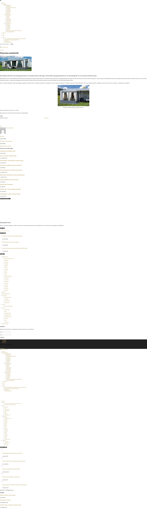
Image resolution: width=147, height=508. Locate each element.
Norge (8, 16)
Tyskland (9, 27)
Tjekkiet (8, 25)
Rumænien (9, 19)
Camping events (8, 297)
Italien (8, 13)
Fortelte (6, 318)
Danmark (9, 6)
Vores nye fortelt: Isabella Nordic (8, 155)
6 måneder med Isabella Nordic (8, 151)
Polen (8, 17)
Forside (3, 2)
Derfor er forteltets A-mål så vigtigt (7, 495)
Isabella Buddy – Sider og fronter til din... (10, 194)
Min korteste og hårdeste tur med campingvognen (12, 174)
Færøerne (9, 10)
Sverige (8, 24)
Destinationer (5, 256)
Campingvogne (8, 314)
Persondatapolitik (8, 42)
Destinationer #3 (8, 23)
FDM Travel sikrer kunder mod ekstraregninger (10, 242)
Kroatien (8, 15)
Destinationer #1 (8, 5)
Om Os (3, 37)
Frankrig (8, 9)
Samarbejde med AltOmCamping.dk (10, 404)
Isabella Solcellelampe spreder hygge (9, 179)
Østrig (8, 29)
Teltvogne (7, 322)
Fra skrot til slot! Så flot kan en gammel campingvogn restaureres (13, 461)
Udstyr (3, 35)
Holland (8, 12)
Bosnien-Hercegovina (11, 7)
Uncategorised (5, 323)
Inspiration (4, 32)
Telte (6, 320)
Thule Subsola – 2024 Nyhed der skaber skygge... (12, 160)
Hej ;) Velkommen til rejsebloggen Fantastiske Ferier (15, 38)
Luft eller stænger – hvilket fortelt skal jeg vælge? (10, 504)
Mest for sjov (7, 300)
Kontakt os (7, 40)
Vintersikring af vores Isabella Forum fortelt (11, 170)
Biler (6, 311)
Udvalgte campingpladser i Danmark (14, 30)
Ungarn (8, 28)
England (8, 8)
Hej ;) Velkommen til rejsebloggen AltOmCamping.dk (13, 403)
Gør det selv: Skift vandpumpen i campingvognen (11, 476)
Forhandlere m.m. (8, 316)
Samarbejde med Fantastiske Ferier (12, 39)
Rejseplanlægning (10, 31)
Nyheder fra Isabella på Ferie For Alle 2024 (10, 165)
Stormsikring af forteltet (5, 500)
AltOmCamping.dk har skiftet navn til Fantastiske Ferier (12, 453)
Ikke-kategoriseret (6, 293)
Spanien (8, 22)
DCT (1, 126)
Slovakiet (9, 20)
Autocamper (7, 309)
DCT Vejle (46, 117)
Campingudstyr (8, 313)
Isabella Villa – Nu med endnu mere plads (10, 189)
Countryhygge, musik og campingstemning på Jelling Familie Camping (14, 248)
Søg (12, 44)
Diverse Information (9, 306)
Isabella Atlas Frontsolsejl (6, 184)
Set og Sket (7, 302)
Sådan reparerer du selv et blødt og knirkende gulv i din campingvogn (14, 484)
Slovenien (9, 21)
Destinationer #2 (8, 14)
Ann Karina (6, 56)
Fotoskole (7, 299)
